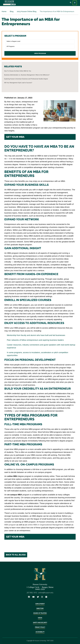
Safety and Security (40, 623)
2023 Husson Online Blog (26, 11)
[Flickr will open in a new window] (47, 597)
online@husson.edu (45, 592)
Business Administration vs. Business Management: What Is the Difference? (26, 75)
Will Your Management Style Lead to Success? (18, 82)
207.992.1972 (32, 592)
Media (40, 618)
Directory (40, 608)
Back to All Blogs (16, 555)
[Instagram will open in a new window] (43, 597)
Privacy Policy (40, 627)
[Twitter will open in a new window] (39, 597)
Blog (11, 11)
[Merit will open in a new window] (51, 597)
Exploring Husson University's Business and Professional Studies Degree (26, 79)
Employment (40, 604)
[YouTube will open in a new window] (34, 597)
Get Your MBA (15, 136)
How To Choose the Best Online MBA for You (17, 71)
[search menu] (71, 3)
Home (4, 11)
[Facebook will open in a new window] (30, 597)
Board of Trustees (40, 613)
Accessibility (40, 632)
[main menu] (75, 3)
